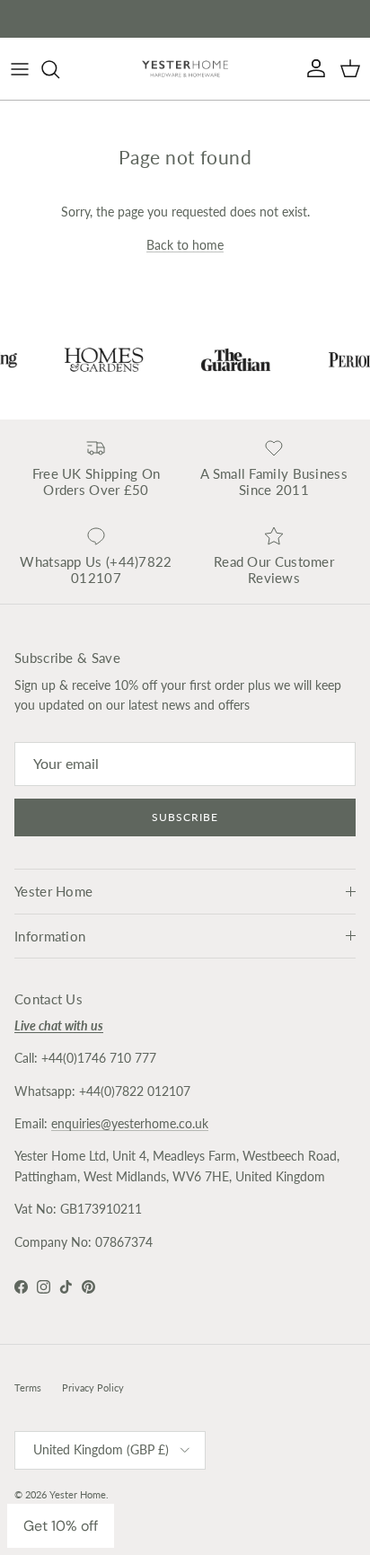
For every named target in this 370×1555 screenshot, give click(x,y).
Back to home (185, 244)
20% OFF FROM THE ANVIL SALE (185, 23)
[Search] (59, 69)
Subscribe (185, 817)
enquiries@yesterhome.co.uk (129, 1123)
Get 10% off (60, 1525)
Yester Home (77, 1494)
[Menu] (20, 69)
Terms (27, 1387)
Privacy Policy (93, 1387)
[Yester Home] (185, 69)
